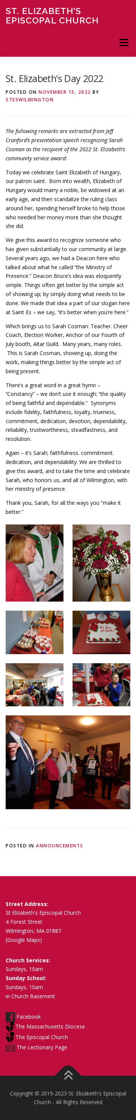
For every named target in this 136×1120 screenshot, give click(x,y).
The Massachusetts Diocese (49, 1026)
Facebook (28, 1016)
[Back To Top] (68, 1075)
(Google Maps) (24, 939)
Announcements (59, 845)
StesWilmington (30, 99)
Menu (123, 42)
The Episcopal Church (41, 1037)
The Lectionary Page (41, 1047)
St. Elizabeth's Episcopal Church (52, 15)
